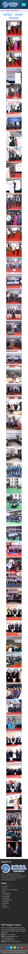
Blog (4, 891)
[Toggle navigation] (24, 4)
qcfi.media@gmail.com (7, 938)
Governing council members (10, 889)
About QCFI (6, 886)
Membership (6, 898)
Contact (5, 888)
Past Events (6, 901)
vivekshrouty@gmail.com (8, 939)
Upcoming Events (7, 900)
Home (2, 10)
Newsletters (6, 907)
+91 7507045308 (10, 934)
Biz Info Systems (21, 952)
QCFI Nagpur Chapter (16, 950)
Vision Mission (6, 893)
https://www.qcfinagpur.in (13, 941)
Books (4, 905)
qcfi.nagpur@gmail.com (11, 936)
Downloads (6, 903)
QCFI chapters (6, 895)
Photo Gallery (6, 896)
